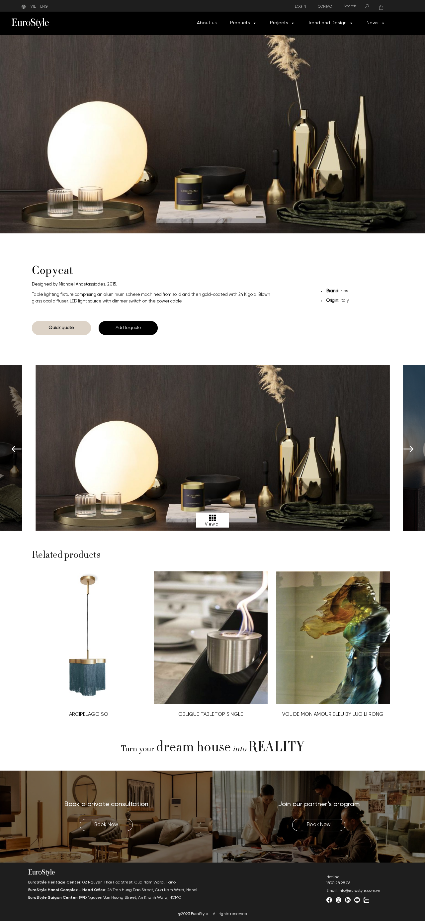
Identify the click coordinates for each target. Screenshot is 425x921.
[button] (254, 23)
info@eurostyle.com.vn (359, 890)
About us (207, 23)
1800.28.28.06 (338, 883)
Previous (16, 449)
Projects (279, 23)
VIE (33, 7)
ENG (44, 7)
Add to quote (128, 327)
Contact (326, 7)
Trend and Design (327, 23)
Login (300, 7)
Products (240, 23)
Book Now (106, 824)
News (373, 23)
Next (408, 449)
